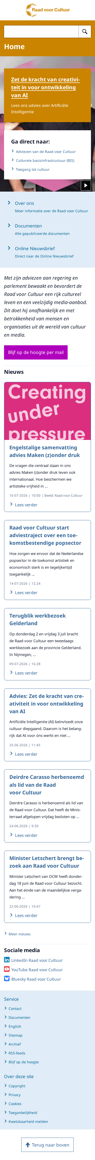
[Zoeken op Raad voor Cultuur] (85, 31)
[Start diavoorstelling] (86, 185)
